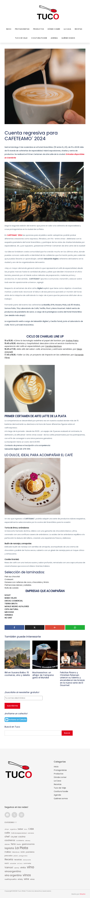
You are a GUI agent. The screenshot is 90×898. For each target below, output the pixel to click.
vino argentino (13, 875)
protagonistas (23, 856)
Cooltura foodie (39, 38)
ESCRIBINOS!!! (11, 822)
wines (32, 879)
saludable (13, 863)
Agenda (54, 38)
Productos (38, 29)
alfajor (7, 829)
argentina (13, 829)
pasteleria (30, 852)
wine (26, 879)
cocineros (10, 840)
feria (13, 844)
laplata (9, 848)
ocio (23, 852)
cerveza (31, 833)
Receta (9, 859)
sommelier (27, 863)
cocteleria (20, 840)
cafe (7, 832)
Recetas (78, 29)
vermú (16, 868)
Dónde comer (54, 29)
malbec (8, 852)
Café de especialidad (19, 833)
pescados (9, 856)
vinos (27, 875)
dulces (7, 844)
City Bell (14, 837)
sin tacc (19, 863)
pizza (16, 856)
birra (25, 829)
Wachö (82, 894)
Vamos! (9, 867)
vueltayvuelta (11, 879)
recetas (18, 859)
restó (7, 863)
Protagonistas (22, 29)
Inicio (8, 29)
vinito (23, 867)
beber (20, 829)
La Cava (67, 29)
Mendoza (15, 852)
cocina (21, 836)
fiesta (19, 844)
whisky (20, 879)
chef (7, 836)
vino (30, 867)
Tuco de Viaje (21, 38)
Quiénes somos (68, 38)
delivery (27, 840)
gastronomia (28, 844)
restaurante (27, 860)
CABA (31, 829)
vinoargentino (13, 871)
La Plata (21, 848)
